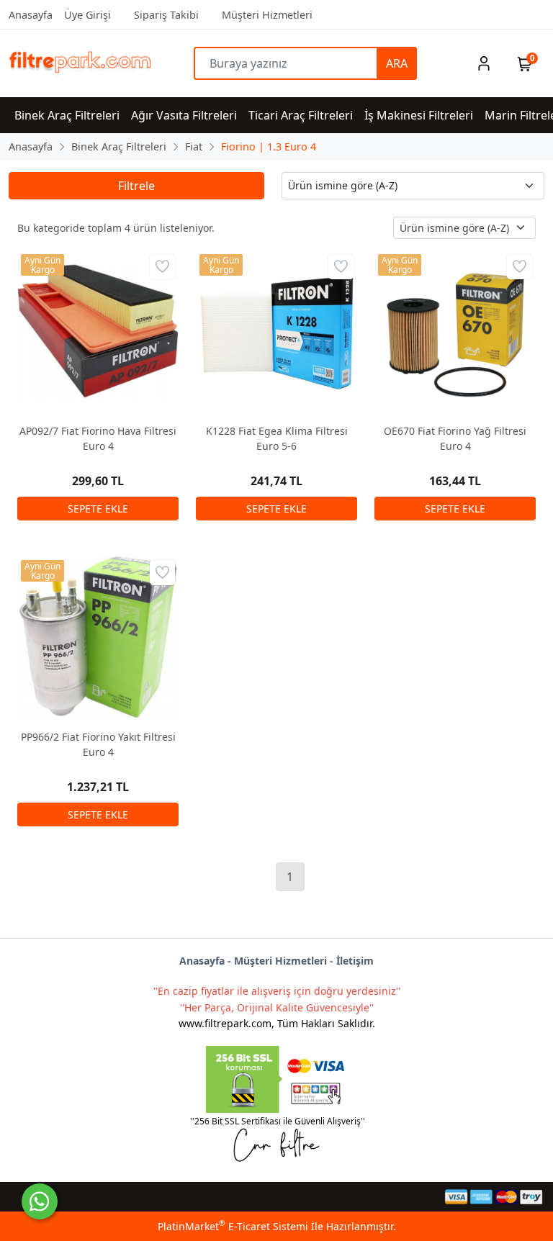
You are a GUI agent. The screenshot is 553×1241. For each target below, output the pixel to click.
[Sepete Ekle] (98, 508)
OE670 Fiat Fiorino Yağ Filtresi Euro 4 (455, 438)
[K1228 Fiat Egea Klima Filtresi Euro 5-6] (276, 331)
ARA (397, 63)
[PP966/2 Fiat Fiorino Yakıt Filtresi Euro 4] (98, 637)
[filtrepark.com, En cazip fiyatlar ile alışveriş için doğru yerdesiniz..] (76, 63)
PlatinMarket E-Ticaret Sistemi (233, 1226)
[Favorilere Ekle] (162, 266)
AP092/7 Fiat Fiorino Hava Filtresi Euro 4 (97, 438)
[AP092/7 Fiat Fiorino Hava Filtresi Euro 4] (98, 331)
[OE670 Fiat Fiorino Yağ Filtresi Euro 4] (455, 331)
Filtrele (136, 186)
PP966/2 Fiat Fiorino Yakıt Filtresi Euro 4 (98, 744)
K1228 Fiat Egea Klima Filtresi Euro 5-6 (277, 438)
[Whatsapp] (40, 1201)
